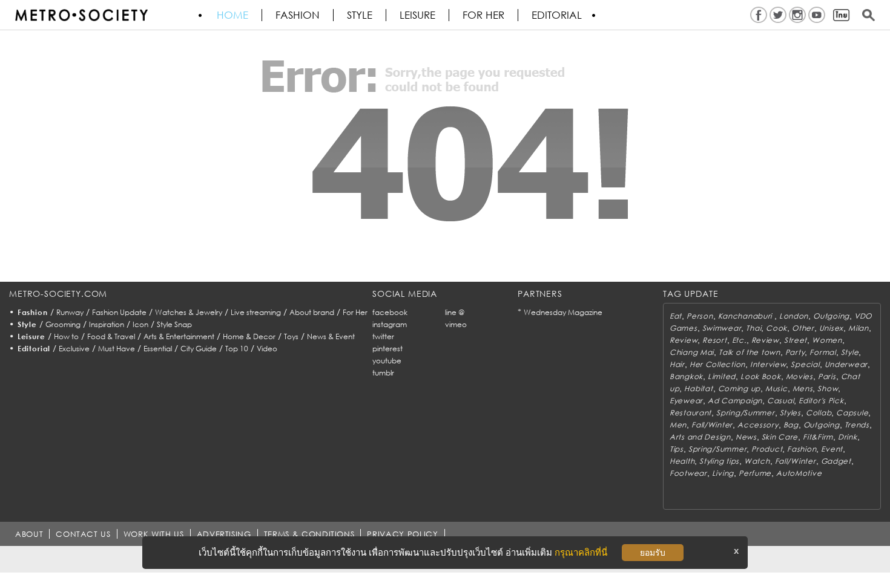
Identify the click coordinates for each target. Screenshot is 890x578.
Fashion (297, 15)
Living (723, 473)
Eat (676, 315)
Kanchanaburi (746, 315)
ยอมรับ (652, 552)
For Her (355, 312)
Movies (799, 376)
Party (795, 352)
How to (66, 336)
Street (795, 340)
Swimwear (722, 328)
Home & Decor (249, 336)
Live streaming (256, 312)
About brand (311, 312)
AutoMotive (799, 473)
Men (678, 424)
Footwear (688, 473)
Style (359, 15)
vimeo (456, 324)
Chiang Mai (692, 352)
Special (805, 364)
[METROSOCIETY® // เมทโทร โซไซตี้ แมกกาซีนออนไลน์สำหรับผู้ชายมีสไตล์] (81, 15)
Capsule (852, 412)
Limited (722, 376)
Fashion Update (119, 312)
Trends (857, 424)
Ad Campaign (735, 400)
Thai (753, 328)
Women (827, 340)
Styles (790, 412)
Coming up (739, 388)
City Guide (198, 348)
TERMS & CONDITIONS (309, 534)
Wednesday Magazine (563, 312)
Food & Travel (111, 336)
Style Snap (174, 324)
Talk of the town (749, 352)
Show (827, 388)
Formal (822, 352)
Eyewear (686, 400)
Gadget (836, 461)
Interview (768, 364)
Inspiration (106, 324)
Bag (791, 424)
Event (832, 448)
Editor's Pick (821, 400)
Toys (291, 336)
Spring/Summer (745, 412)
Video (267, 348)
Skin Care (780, 436)
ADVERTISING (224, 534)
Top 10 (236, 348)
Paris (827, 376)
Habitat (698, 388)
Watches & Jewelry (188, 312)
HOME (232, 15)
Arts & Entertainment (178, 336)
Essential (157, 348)
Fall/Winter (712, 424)
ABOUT (29, 534)
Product (766, 448)
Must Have (116, 348)
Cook (776, 328)
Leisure (417, 15)
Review (683, 340)
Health (682, 461)
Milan (858, 328)
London (793, 315)
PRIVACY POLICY (402, 534)
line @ (454, 312)
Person (700, 315)
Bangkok (686, 376)
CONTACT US (83, 534)
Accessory (757, 424)
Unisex (831, 328)
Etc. (739, 340)
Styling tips (719, 461)
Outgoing (831, 315)
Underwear (846, 364)
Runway (70, 312)
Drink (847, 436)
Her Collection (717, 364)
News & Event (331, 336)
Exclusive (74, 348)
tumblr (383, 372)
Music (776, 388)
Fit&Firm (818, 436)
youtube (386, 360)
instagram (389, 324)
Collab (818, 412)
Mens (803, 388)
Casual (780, 400)
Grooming (63, 324)
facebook (389, 312)
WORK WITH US (154, 534)
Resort (714, 340)
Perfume (755, 473)
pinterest (387, 348)
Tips (677, 448)
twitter (383, 336)
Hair (677, 364)
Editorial (557, 15)
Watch (757, 461)
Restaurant (690, 412)
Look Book (760, 376)
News (746, 436)
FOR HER (483, 15)
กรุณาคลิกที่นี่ (581, 552)
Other (803, 328)
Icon (140, 324)
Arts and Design (700, 436)
